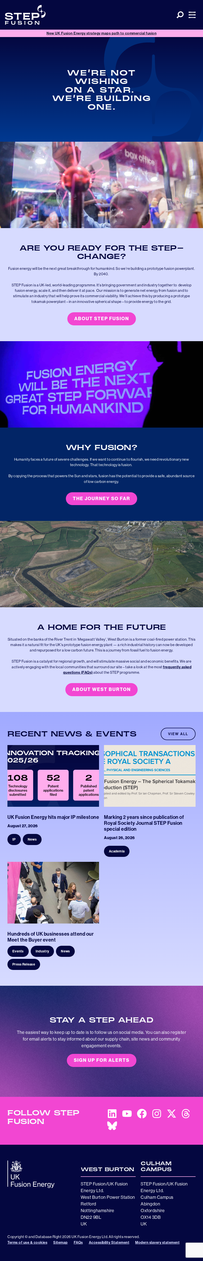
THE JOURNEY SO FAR (101, 498)
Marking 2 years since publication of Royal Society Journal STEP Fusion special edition (144, 823)
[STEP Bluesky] (109, 1127)
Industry (42, 951)
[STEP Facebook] (139, 1115)
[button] (180, 15)
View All (178, 734)
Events (18, 951)
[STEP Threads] (184, 1115)
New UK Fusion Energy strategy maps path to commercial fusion (101, 33)
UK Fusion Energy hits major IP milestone (53, 817)
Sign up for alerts (101, 1060)
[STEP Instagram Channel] (154, 1115)
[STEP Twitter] (169, 1115)
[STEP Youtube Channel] (124, 1115)
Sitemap (60, 1242)
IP (14, 839)
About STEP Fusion (101, 318)
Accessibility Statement (109, 1242)
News (32, 839)
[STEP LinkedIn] (109, 1115)
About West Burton (101, 689)
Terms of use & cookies (27, 1242)
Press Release (23, 964)
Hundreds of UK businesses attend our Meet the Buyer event (50, 937)
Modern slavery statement (157, 1242)
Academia (117, 851)
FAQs (78, 1242)
